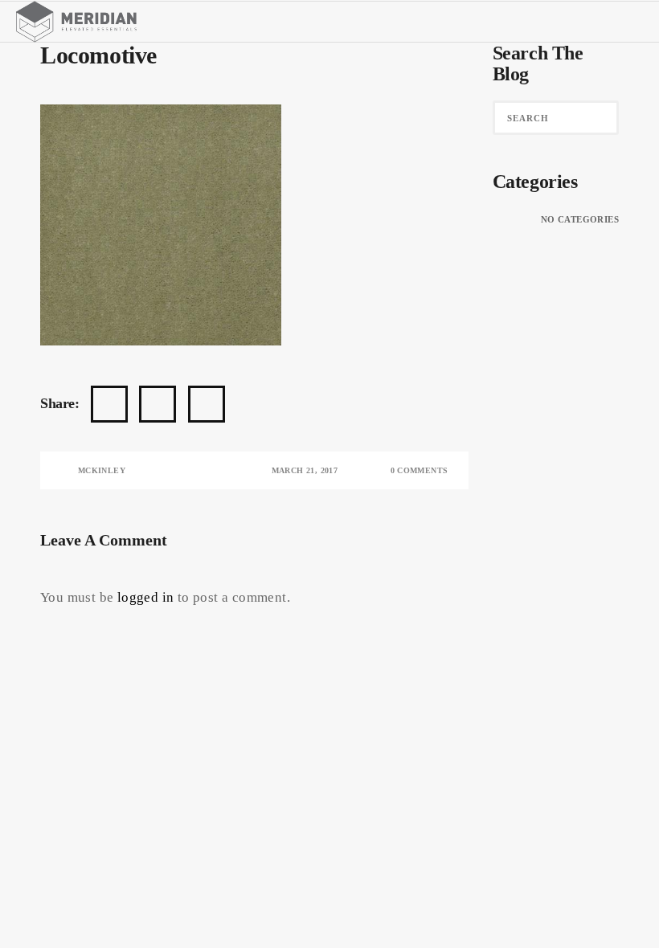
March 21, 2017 (305, 470)
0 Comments (419, 470)
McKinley (101, 470)
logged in (145, 597)
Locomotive (98, 55)
